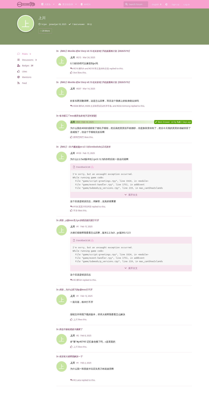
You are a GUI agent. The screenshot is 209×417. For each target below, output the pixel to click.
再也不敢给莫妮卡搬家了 (70, 329)
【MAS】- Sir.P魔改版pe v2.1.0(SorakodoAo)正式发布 (84, 146)
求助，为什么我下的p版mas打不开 (75, 289)
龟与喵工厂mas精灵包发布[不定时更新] (77, 115)
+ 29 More (45, 30)
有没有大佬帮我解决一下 (70, 356)
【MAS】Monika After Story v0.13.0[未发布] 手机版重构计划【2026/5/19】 (95, 51)
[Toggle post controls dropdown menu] (190, 74)
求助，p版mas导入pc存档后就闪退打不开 (79, 220)
